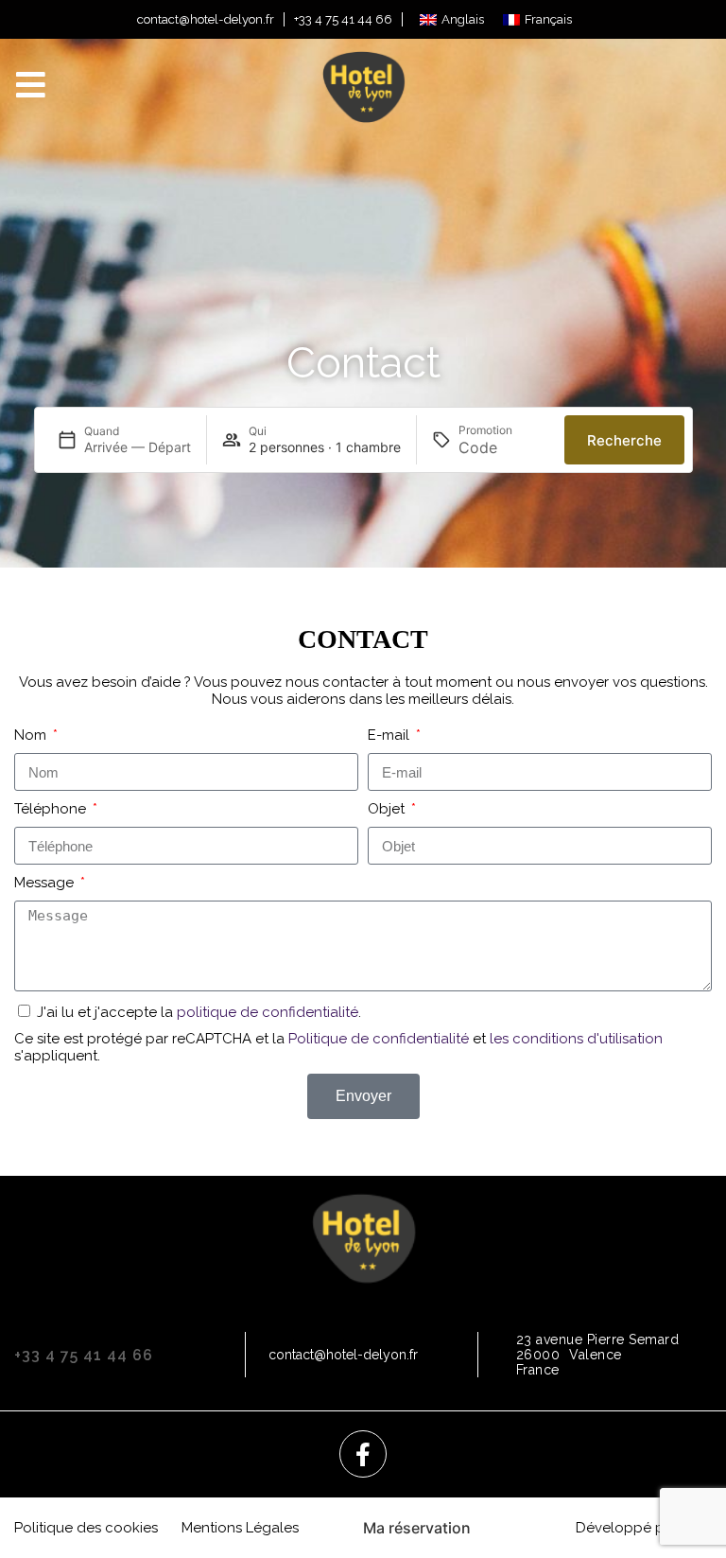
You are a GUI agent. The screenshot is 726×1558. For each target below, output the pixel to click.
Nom (32, 735)
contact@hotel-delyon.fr (205, 19)
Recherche (624, 440)
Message (46, 882)
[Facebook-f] (363, 1454)
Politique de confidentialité (378, 1038)
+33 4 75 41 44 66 (343, 19)
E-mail (390, 735)
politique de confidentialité (267, 1012)
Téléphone (52, 808)
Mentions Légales (240, 1527)
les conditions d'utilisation (576, 1038)
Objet (388, 808)
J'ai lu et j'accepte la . (199, 1012)
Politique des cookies (86, 1527)
